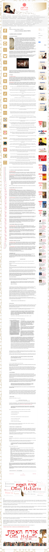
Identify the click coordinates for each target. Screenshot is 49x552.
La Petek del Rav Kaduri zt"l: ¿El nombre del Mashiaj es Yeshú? (44, 220)
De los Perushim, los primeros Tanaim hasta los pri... (5, 203)
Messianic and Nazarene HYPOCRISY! (5, 235)
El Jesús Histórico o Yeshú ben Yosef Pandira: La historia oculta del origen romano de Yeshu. (44, 240)
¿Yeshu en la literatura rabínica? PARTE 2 (5, 206)
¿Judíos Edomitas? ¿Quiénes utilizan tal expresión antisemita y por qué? (44, 254)
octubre (5, 184)
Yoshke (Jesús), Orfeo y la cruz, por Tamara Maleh (5, 228)
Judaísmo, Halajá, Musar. (5, 18)
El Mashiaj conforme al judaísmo (31, 24)
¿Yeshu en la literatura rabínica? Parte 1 (5, 212)
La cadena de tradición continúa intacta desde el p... (5, 216)
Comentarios (40, 30)
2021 (4, 171)
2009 (4, 248)
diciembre (5, 181)
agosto (5, 186)
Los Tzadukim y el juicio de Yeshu (5, 194)
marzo (5, 244)
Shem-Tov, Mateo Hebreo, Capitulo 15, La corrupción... (5, 232)
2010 (4, 247)
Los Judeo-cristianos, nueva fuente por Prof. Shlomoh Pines (16, 23)
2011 (4, 180)
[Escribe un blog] (19, 470)
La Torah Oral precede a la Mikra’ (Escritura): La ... (5, 239)
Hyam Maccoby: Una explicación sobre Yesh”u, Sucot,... (5, 197)
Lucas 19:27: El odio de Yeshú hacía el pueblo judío (43, 234)
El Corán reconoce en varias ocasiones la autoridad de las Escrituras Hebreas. (44, 281)
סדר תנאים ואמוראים (5, 200)
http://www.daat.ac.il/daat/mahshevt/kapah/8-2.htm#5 (26, 404)
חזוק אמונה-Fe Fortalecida (5, 23)
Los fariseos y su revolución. (5, 209)
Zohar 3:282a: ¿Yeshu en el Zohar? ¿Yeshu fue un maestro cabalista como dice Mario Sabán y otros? (42, 247)
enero (5, 246)
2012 (4, 179)
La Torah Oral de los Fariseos (12, 18)
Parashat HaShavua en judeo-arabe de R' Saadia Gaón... (33, 18)
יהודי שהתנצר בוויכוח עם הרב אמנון (5, 192)
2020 (4, 172)
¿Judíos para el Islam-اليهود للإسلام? (21, 18)
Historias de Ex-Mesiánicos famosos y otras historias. (20, 24)
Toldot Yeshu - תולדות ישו (36, 23)
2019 (4, 173)
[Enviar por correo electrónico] (18, 470)
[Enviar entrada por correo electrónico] (17, 470)
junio (4, 188)
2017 (4, 175)
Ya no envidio (5, 225)
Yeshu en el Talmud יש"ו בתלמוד (28, 23)
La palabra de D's (5, 241)
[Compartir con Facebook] (20, 470)
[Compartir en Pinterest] (21, 470)
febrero (5, 245)
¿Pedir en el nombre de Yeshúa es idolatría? (44, 267)
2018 (4, 174)
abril (4, 243)
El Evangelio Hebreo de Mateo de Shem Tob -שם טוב (33, 19)
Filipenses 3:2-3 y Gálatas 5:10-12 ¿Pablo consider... (5, 219)
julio (4, 187)
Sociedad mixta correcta (5, 190)
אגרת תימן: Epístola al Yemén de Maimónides (7, 24)
